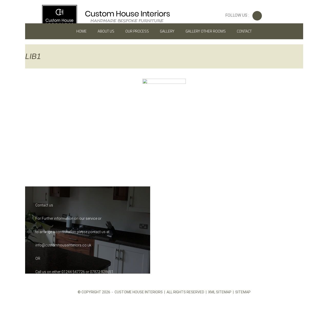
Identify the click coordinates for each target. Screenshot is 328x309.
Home (81, 31)
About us (106, 31)
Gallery (167, 31)
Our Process (137, 31)
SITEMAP (243, 292)
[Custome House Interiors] (106, 15)
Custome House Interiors (139, 292)
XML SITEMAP (219, 292)
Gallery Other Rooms (206, 31)
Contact (244, 31)
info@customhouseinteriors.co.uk (63, 245)
